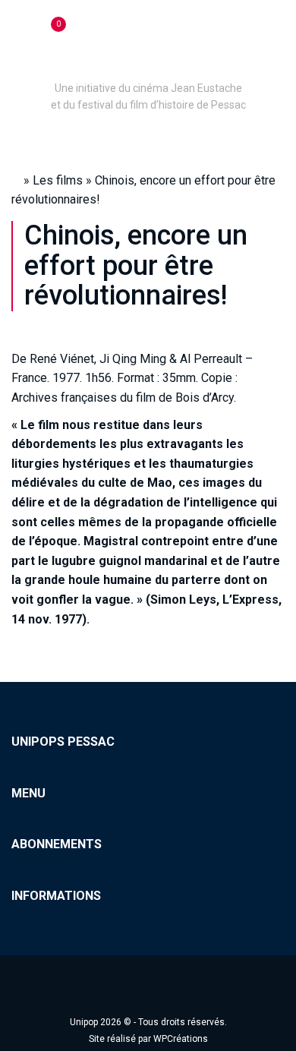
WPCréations (180, 1039)
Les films (58, 180)
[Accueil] (148, 67)
